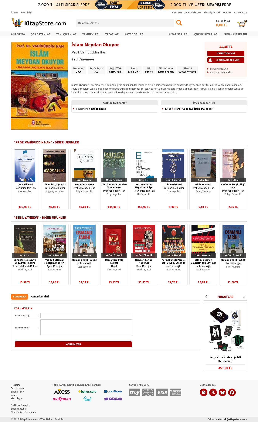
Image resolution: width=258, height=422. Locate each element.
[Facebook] (232, 395)
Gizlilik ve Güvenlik (20, 405)
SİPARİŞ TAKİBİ (212, 12)
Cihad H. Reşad (97, 109)
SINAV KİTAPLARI (235, 34)
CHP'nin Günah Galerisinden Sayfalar (203, 261)
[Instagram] (203, 395)
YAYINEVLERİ (91, 34)
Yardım (14, 395)
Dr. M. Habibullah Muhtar (24, 266)
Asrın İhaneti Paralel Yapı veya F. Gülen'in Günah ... (173, 262)
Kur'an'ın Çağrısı (84, 184)
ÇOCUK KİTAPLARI (206, 34)
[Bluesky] (222, 395)
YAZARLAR (112, 34)
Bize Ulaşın (16, 398)
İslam (177, 109)
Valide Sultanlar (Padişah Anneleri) (54, 261)
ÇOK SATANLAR (41, 34)
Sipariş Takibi (17, 391)
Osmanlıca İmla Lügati (114, 261)
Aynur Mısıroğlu (55, 266)
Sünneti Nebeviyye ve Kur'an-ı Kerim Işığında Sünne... (25, 262)
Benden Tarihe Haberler (143, 261)
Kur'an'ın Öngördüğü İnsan (233, 186)
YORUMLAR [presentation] (19, 297)
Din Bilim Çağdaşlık (55, 184)
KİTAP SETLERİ (178, 34)
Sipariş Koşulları (19, 408)
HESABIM (177, 12)
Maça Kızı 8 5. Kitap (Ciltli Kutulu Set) (225, 359)
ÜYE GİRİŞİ (26, 12)
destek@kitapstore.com (232, 419)
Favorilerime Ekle (219, 68)
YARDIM (227, 12)
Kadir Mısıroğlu (84, 263)
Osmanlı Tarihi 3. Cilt (84, 260)
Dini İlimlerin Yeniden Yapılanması (114, 186)
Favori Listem (18, 388)
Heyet (114, 266)
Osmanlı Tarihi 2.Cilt (233, 260)
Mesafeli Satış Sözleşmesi (23, 412)
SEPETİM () (223, 21)
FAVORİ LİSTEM (193, 12)
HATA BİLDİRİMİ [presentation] (40, 297)
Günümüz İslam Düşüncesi (197, 109)
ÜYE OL (14, 12)
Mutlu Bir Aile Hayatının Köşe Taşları (144, 187)
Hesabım (15, 385)
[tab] (19, 297)
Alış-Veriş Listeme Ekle (221, 72)
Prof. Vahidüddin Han (25, 188)
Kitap (168, 109)
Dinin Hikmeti (25, 184)
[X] (213, 395)
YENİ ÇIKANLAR (66, 34)
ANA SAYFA (18, 34)
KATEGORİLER (134, 34)
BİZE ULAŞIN (240, 12)
